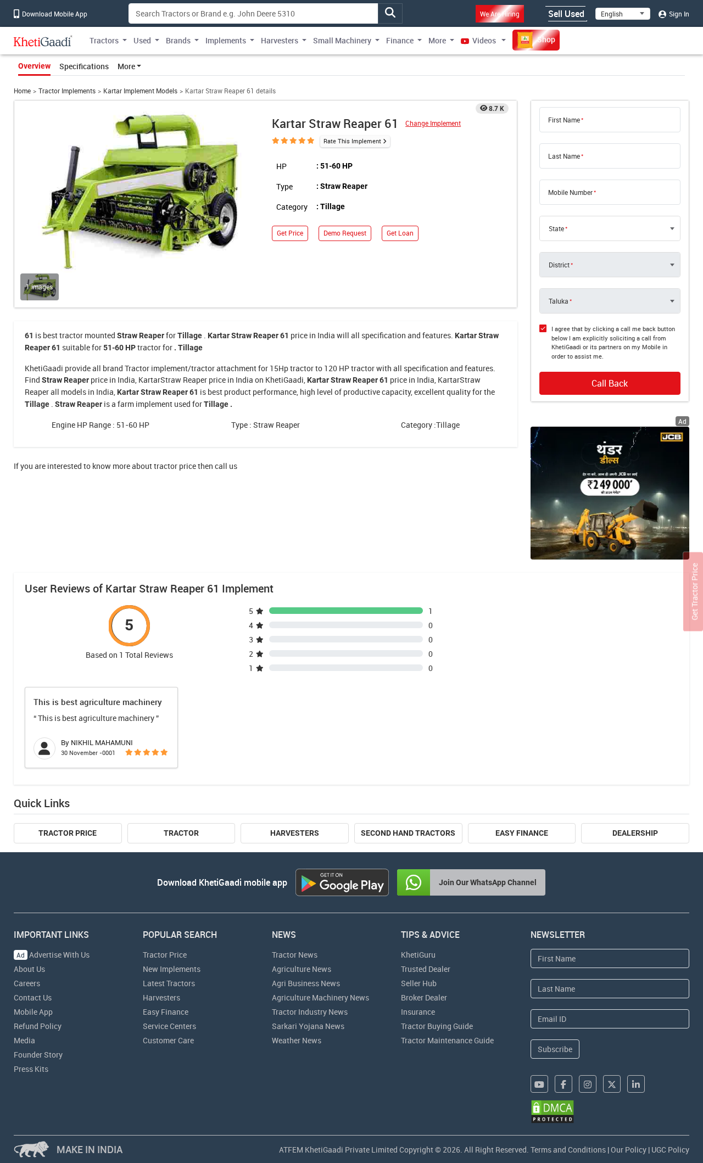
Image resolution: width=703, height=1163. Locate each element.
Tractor (181, 833)
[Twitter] (612, 1084)
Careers (27, 983)
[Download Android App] (342, 882)
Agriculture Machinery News (320, 997)
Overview (34, 65)
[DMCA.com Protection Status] (552, 1111)
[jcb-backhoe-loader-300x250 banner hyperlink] (610, 493)
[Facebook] (563, 1084)
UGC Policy (670, 1149)
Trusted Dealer (425, 969)
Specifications (84, 66)
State (556, 228)
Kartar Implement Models (140, 91)
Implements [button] (225, 40)
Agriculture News (301, 969)
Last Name (564, 156)
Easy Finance (521, 833)
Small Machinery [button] (342, 40)
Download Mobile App (53, 13)
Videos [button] (484, 40)
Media (24, 1040)
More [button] (437, 40)
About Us (29, 969)
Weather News (296, 1040)
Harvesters (294, 833)
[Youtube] (539, 1084)
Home (22, 91)
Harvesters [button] (279, 40)
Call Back (610, 383)
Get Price (290, 233)
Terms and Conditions (568, 1149)
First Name (564, 119)
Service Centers (169, 1026)
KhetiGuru (418, 954)
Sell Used (566, 14)
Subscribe (555, 1049)
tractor (71, 335)
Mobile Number (570, 192)
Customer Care (168, 1040)
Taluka (558, 301)
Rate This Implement (352, 141)
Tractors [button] (104, 40)
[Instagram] (587, 1084)
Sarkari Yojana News (308, 1026)
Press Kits (31, 1069)
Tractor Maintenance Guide (447, 1040)
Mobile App (33, 1012)
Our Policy (628, 1149)
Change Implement (433, 123)
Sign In (678, 13)
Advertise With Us (53, 954)
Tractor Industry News (310, 1012)
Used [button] (142, 40)
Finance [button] (400, 40)
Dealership (635, 833)
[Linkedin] (636, 1084)
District (559, 264)
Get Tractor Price (694, 591)
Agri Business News (306, 983)
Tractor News (294, 954)
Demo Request (344, 233)
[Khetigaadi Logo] (43, 41)
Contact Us (33, 997)
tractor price (175, 466)
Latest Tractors (169, 983)
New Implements (171, 969)
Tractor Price (67, 833)
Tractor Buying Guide (437, 1026)
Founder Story (38, 1054)
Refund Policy (38, 1026)
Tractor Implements (67, 91)
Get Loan (400, 233)
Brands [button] (178, 40)
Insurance (418, 1012)
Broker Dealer (424, 997)
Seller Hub (419, 983)
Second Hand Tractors (408, 833)
